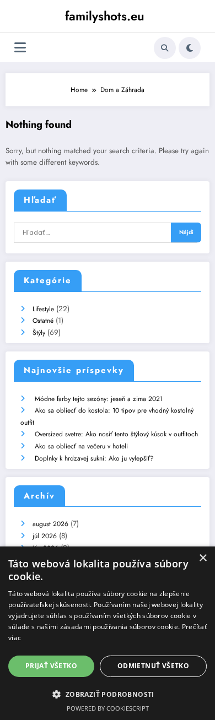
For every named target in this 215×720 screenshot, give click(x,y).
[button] (107, 694)
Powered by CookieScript (108, 708)
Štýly (39, 333)
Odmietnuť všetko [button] (153, 665)
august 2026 (50, 524)
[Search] (165, 48)
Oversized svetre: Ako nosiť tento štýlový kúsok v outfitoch (116, 434)
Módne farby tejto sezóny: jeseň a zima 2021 (99, 399)
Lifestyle (43, 309)
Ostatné (43, 321)
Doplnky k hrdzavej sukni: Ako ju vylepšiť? (94, 458)
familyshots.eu (104, 16)
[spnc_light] (190, 48)
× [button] (202, 558)
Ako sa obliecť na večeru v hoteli (81, 446)
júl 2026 (45, 536)
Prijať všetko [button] (51, 665)
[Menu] (20, 47)
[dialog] (107, 633)
